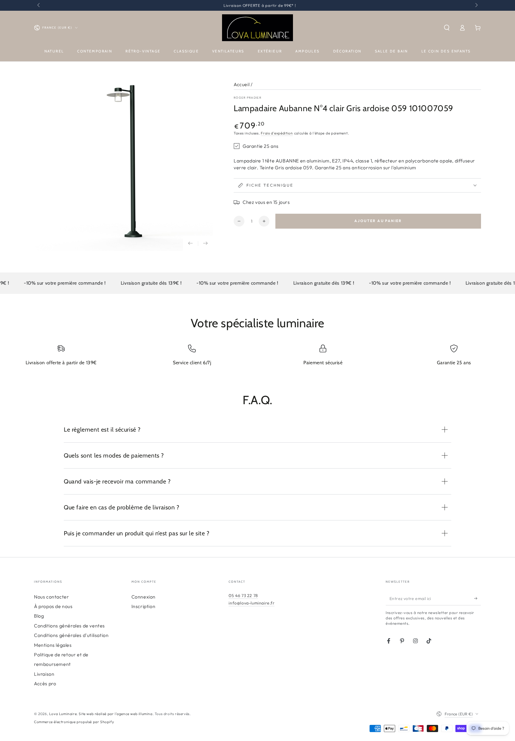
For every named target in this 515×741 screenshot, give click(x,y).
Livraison (44, 674)
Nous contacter (51, 597)
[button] (446, 27)
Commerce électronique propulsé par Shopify (74, 722)
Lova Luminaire (63, 713)
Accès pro (45, 683)
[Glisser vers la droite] (476, 5)
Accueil (241, 84)
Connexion (143, 597)
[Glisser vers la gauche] (39, 5)
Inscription (143, 606)
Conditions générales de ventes (69, 626)
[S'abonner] (477, 598)
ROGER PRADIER (247, 98)
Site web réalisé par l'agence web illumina (115, 713)
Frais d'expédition (277, 133)
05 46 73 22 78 (243, 595)
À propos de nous (53, 606)
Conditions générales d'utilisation (71, 635)
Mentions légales (53, 645)
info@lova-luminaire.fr (251, 603)
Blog (39, 616)
